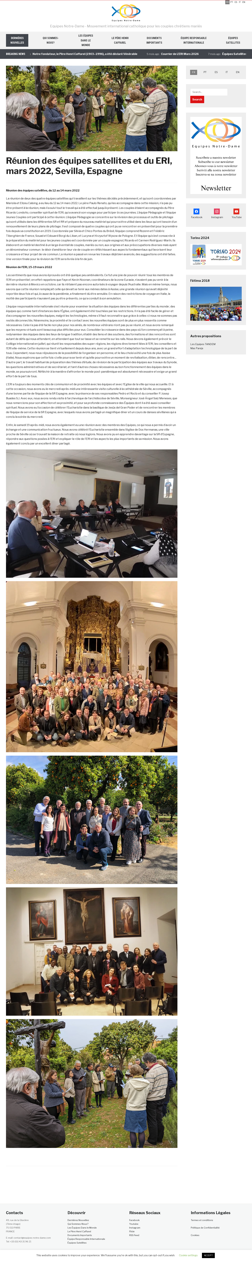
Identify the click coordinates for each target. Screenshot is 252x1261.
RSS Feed (134, 1235)
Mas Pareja (196, 348)
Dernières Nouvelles (17, 40)
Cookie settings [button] (188, 1255)
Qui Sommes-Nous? (51, 40)
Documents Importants (154, 40)
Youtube (133, 1224)
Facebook (134, 1220)
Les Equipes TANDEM (202, 344)
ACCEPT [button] (208, 1255)
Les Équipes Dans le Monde (85, 40)
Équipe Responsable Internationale (194, 40)
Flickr (132, 1231)
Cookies (195, 1235)
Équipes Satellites (233, 40)
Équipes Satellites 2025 (194, 54)
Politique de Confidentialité (205, 1227)
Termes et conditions (202, 1220)
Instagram (134, 1227)
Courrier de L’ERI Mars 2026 (135, 54)
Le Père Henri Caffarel (120, 40)
